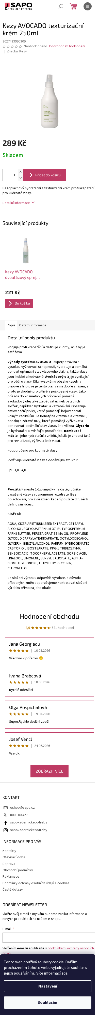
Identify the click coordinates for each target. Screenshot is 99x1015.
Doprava (9, 863)
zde (64, 973)
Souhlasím (47, 1002)
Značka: (17, 51)
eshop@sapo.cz (22, 807)
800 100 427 (19, 815)
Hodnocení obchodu (49, 616)
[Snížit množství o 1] (20, 178)
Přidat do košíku (48, 175)
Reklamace (11, 876)
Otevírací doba (14, 857)
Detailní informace (16, 203)
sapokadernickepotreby (28, 822)
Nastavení (47, 986)
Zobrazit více (49, 770)
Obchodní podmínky (18, 870)
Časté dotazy (13, 889)
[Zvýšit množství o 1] (20, 172)
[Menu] (87, 6)
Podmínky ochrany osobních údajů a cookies (36, 883)
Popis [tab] (11, 325)
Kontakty (9, 850)
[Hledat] (61, 6)
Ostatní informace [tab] (32, 325)
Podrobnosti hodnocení (67, 46)
